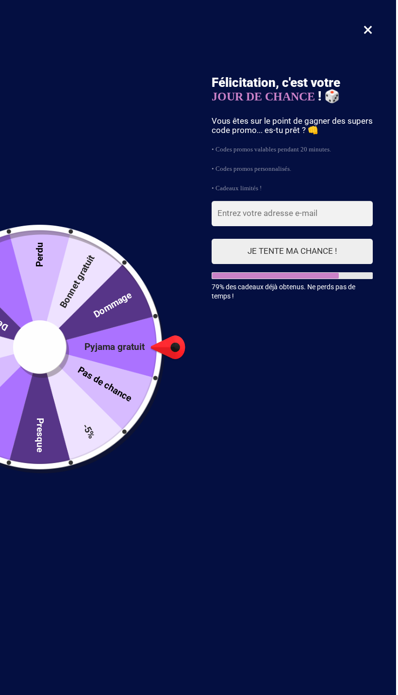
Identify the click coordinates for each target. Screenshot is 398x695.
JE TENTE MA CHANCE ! (292, 251)
